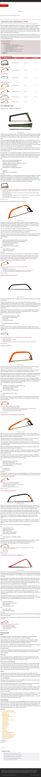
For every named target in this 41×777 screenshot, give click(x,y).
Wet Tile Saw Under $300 (7, 716)
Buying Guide (5, 52)
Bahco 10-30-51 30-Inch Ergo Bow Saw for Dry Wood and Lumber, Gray (13, 266)
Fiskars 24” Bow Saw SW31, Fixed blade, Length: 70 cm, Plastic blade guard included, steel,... (17, 547)
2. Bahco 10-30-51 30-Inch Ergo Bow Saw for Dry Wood (14, 46)
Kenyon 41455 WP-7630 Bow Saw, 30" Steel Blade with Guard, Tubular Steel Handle (16, 337)
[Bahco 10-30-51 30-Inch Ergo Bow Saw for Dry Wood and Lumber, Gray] (4, 70)
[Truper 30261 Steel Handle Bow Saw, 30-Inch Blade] (4, 85)
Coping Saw (5, 730)
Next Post (2, 742)
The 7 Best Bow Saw (6, 43)
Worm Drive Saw (6, 726)
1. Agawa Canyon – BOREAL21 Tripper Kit (12, 45)
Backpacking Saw (6, 715)
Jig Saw (4, 729)
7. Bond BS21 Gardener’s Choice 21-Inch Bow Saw (13, 51)
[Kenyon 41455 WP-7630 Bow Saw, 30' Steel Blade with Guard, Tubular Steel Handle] (4, 77)
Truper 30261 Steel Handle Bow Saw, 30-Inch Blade (10, 406)
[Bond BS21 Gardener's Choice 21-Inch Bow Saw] (4, 101)
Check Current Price (15, 62)
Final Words (5, 53)
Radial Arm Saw (6, 718)
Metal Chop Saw (6, 723)
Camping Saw (5, 721)
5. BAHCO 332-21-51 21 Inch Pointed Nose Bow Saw (13, 49)
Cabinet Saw (5, 713)
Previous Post (3, 741)
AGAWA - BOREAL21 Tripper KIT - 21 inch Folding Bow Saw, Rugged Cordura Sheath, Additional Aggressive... (20, 189)
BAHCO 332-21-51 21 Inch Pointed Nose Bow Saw (9, 482)
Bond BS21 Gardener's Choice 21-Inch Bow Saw (9, 624)
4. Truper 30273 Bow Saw (9, 48)
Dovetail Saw (5, 722)
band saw (18, 588)
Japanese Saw (5, 717)
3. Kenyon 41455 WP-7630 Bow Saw (11, 47)
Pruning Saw (5, 731)
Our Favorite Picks (6, 42)
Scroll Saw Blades (6, 724)
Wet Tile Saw (5, 725)
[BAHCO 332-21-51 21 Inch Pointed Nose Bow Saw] (4, 91)
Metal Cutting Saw (6, 714)
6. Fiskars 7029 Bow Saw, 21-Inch (10, 50)
